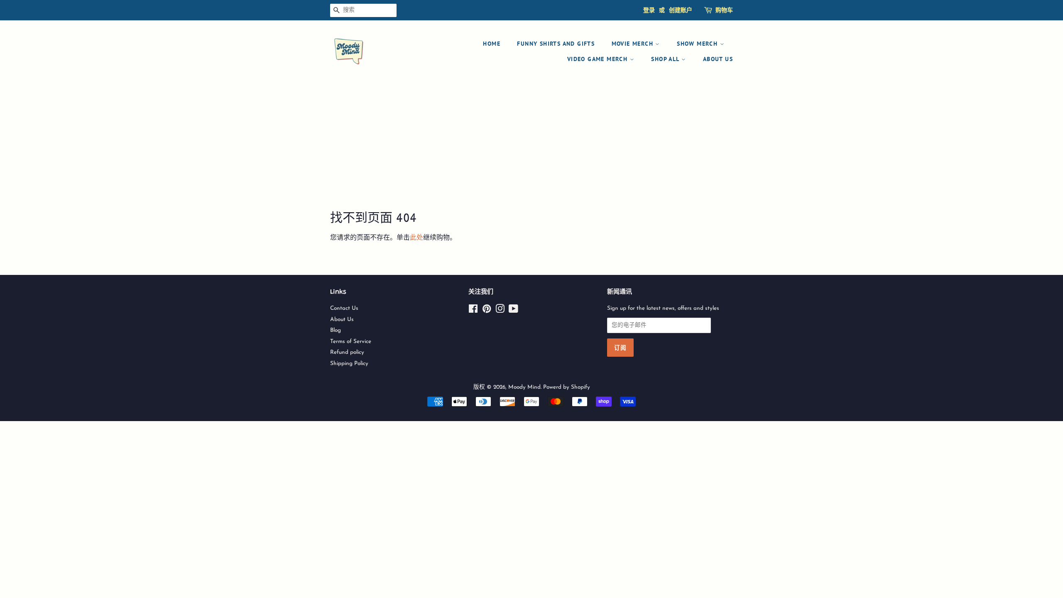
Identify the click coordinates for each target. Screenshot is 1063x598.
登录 (649, 10)
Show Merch (698, 43)
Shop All (666, 59)
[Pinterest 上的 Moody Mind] (486, 311)
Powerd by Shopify (566, 387)
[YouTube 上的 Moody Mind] (513, 311)
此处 (416, 238)
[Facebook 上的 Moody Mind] (473, 311)
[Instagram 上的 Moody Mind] (500, 311)
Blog (335, 330)
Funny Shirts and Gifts (556, 43)
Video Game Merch (598, 59)
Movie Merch (634, 43)
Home (491, 43)
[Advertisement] (531, 147)
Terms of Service (350, 341)
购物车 (724, 10)
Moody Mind (524, 387)
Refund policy (347, 352)
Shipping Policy (349, 363)
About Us (718, 59)
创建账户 (680, 10)
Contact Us (344, 308)
